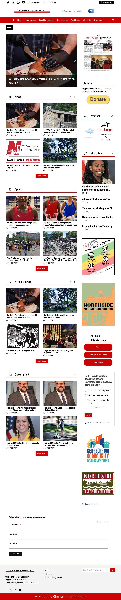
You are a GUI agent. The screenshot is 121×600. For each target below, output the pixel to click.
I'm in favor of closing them (98, 390)
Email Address (15, 524)
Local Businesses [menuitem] (46, 20)
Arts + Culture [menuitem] (62, 20)
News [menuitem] (19, 20)
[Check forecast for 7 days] (89, 133)
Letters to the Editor (98, 355)
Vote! (88, 415)
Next (75, 61)
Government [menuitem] (31, 20)
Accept (113, 596)
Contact (48, 570)
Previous (8, 61)
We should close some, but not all (98, 401)
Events (98, 347)
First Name (13, 534)
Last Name (13, 543)
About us (49, 574)
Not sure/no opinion (95, 407)
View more (41, 176)
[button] (112, 20)
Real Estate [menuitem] (75, 20)
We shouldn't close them (97, 395)
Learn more (101, 596)
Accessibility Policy (53, 578)
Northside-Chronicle (90, 504)
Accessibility (107, 2)
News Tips (98, 362)
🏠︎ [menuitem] (13, 20)
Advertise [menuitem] (98, 20)
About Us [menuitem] (87, 20)
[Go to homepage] (32, 11)
